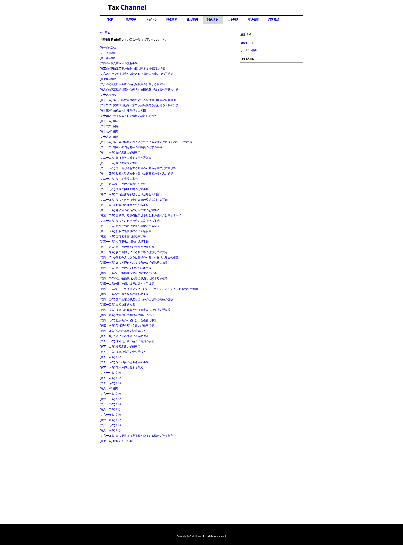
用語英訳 (273, 19)
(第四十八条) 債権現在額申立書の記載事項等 (127, 325)
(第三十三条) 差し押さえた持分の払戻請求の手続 (130, 220)
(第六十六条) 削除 (110, 420)
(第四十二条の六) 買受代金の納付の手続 (124, 294)
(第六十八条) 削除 (110, 430)
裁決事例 (192, 19)
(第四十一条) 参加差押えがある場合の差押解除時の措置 (134, 262)
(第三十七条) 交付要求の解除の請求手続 (124, 241)
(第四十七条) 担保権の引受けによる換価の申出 (128, 320)
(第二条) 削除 (108, 52)
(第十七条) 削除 (109, 131)
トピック (151, 19)
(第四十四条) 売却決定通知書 (117, 304)
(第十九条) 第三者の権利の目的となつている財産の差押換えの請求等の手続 (146, 142)
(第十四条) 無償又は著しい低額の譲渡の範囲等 (128, 115)
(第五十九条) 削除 (110, 383)
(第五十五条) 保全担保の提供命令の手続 (124, 362)
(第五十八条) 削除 (110, 378)
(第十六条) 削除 (109, 126)
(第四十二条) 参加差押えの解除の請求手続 (125, 267)
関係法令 (212, 19)
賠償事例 (171, 19)
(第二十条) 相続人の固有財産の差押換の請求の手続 (131, 147)
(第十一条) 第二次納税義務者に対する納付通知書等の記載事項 (138, 100)
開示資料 (131, 19)
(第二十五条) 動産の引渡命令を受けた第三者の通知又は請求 (136, 173)
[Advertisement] (271, 96)
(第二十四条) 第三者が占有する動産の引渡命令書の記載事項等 (138, 168)
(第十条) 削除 (108, 94)
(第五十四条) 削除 (110, 357)
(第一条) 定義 (108, 47)
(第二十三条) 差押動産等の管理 (119, 163)
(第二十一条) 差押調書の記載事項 (120, 152)
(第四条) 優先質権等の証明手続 (119, 63)
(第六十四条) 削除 (110, 409)
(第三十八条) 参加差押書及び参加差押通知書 (127, 246)
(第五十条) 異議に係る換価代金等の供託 (124, 336)
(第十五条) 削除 (109, 121)
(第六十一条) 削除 (110, 393)
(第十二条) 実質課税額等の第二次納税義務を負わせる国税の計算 (139, 105)
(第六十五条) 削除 (110, 414)
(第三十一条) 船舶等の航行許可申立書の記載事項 (130, 210)
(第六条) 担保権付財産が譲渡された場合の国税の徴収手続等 (136, 73)
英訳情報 (253, 19)
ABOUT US (247, 43)
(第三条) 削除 (108, 58)
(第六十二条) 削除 (110, 399)
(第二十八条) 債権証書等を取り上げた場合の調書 (130, 194)
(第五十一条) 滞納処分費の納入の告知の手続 (127, 341)
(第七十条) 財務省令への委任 (117, 441)
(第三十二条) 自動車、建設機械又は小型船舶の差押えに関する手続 (140, 215)
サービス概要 (248, 50)
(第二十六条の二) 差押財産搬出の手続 (123, 184)
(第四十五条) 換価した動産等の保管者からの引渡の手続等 (135, 309)
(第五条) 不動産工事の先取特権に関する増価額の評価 (132, 68)
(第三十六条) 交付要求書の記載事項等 (123, 236)
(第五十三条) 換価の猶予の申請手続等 (123, 351)
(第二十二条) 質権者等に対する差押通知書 (125, 157)
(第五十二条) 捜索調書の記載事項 (120, 346)
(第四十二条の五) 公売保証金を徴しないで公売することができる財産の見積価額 (149, 288)
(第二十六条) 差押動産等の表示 (119, 178)
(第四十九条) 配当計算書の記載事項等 (123, 330)
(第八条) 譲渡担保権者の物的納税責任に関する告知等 (132, 84)
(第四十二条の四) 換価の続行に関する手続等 (127, 283)
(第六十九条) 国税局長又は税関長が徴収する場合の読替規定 (136, 435)
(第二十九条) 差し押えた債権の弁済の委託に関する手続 (134, 199)
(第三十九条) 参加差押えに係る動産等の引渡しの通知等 (134, 252)
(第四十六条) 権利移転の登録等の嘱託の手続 (127, 315)
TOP (110, 19)
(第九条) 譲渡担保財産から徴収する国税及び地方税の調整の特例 (139, 89)
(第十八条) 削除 (109, 136)
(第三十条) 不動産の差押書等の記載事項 (124, 204)
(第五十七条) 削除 (110, 372)
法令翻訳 (233, 19)
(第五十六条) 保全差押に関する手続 (121, 367)
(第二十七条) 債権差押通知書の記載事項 (124, 189)
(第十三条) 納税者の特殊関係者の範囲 (123, 110)
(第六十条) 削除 (109, 388)
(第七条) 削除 (108, 79)
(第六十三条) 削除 (110, 404)
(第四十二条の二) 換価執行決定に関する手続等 (128, 273)
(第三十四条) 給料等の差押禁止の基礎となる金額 (130, 225)
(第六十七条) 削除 (110, 425)
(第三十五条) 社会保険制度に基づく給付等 (125, 231)
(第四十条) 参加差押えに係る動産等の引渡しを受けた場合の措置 (139, 257)
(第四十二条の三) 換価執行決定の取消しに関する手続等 (134, 278)
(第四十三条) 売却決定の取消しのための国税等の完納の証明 (136, 299)
